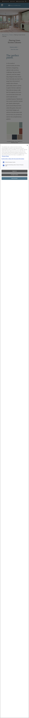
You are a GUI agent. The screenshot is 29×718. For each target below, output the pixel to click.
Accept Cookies (14, 174)
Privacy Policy (5, 156)
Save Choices (14, 178)
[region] (14, 431)
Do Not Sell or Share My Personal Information (13, 158)
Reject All (14, 171)
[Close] (27, 145)
